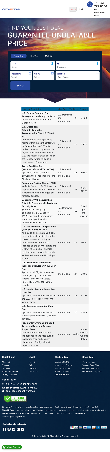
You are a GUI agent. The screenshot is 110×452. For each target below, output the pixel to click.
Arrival (37, 74)
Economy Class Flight (90, 365)
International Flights (63, 365)
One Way (34, 56)
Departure (16, 74)
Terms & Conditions (10, 371)
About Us (6, 362)
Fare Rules (33, 368)
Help (81, 9)
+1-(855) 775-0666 (62, 413)
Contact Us (33, 371)
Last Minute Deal (62, 375)
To (58, 64)
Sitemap (5, 365)
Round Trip (18, 56)
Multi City (49, 56)
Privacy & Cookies (9, 375)
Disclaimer (6, 368)
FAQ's (31, 365)
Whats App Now (14, 447)
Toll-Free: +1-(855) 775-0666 (22, 384)
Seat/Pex (61, 74)
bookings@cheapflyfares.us (20, 391)
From (14, 64)
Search (20, 85)
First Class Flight (89, 362)
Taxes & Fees (34, 362)
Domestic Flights (62, 362)
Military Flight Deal (62, 368)
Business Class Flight (90, 368)
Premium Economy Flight (92, 371)
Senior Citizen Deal (63, 371)
